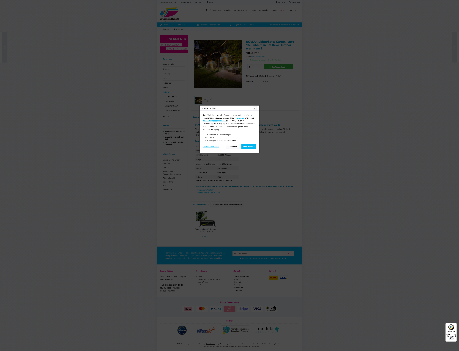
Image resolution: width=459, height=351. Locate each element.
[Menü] (455, 324)
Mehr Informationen (211, 146)
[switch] (451, 338)
